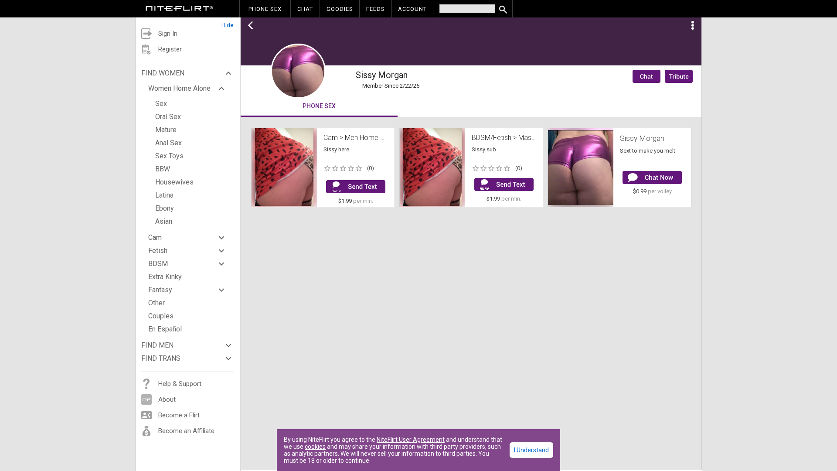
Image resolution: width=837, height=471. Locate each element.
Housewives (174, 182)
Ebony (164, 208)
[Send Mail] (355, 186)
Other (156, 303)
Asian (163, 221)
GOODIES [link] (340, 9)
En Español (165, 329)
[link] (179, 9)
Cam (155, 237)
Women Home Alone (179, 88)
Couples (161, 316)
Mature (166, 130)
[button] (188, 22)
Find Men (157, 345)
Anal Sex (168, 143)
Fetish (157, 250)
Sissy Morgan (642, 138)
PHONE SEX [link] (265, 9)
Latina (164, 195)
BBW (162, 169)
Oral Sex (168, 117)
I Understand (531, 450)
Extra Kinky (165, 277)
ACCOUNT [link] (412, 9)
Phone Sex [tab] (319, 105)
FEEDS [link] (375, 9)
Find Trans (160, 358)
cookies (315, 446)
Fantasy (160, 290)
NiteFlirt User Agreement (411, 439)
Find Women (162, 73)
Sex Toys (169, 156)
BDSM (158, 263)
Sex (161, 103)
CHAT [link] (305, 9)
